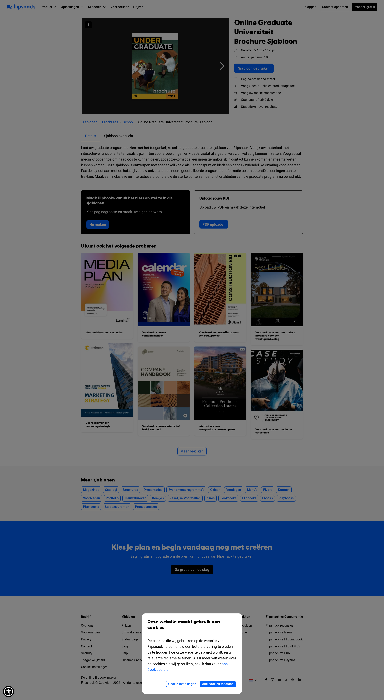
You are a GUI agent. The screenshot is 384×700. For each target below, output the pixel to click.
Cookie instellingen (182, 684)
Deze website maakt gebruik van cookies (183, 625)
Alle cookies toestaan (218, 684)
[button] (8, 691)
